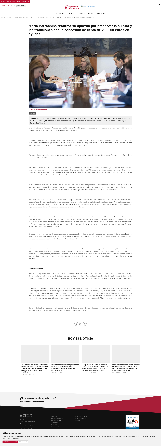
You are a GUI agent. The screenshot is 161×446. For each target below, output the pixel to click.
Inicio (3, 17)
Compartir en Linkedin (85, 324)
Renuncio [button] (14, 442)
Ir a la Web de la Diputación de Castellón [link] (16, 1)
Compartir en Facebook (76, 324)
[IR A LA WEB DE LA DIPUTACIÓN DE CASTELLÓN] (34, 415)
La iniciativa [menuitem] (60, 14)
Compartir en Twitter (80, 324)
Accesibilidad (54, 422)
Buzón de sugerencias (81, 416)
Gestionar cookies (56, 427)
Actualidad (10, 17)
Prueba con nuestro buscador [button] (32, 402)
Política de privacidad (57, 418)
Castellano (5, 6)
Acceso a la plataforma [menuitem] (96, 14)
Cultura (32, 113)
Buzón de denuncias (80, 418)
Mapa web (54, 424)
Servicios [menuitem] (71, 14)
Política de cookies (56, 420)
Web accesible (21, 6)
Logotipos (77, 420)
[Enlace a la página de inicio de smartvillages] (80, 7)
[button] (159, 4)
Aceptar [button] (6, 442)
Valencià (13, 6)
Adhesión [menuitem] (81, 14)
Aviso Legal (54, 416)
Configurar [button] (23, 442)
